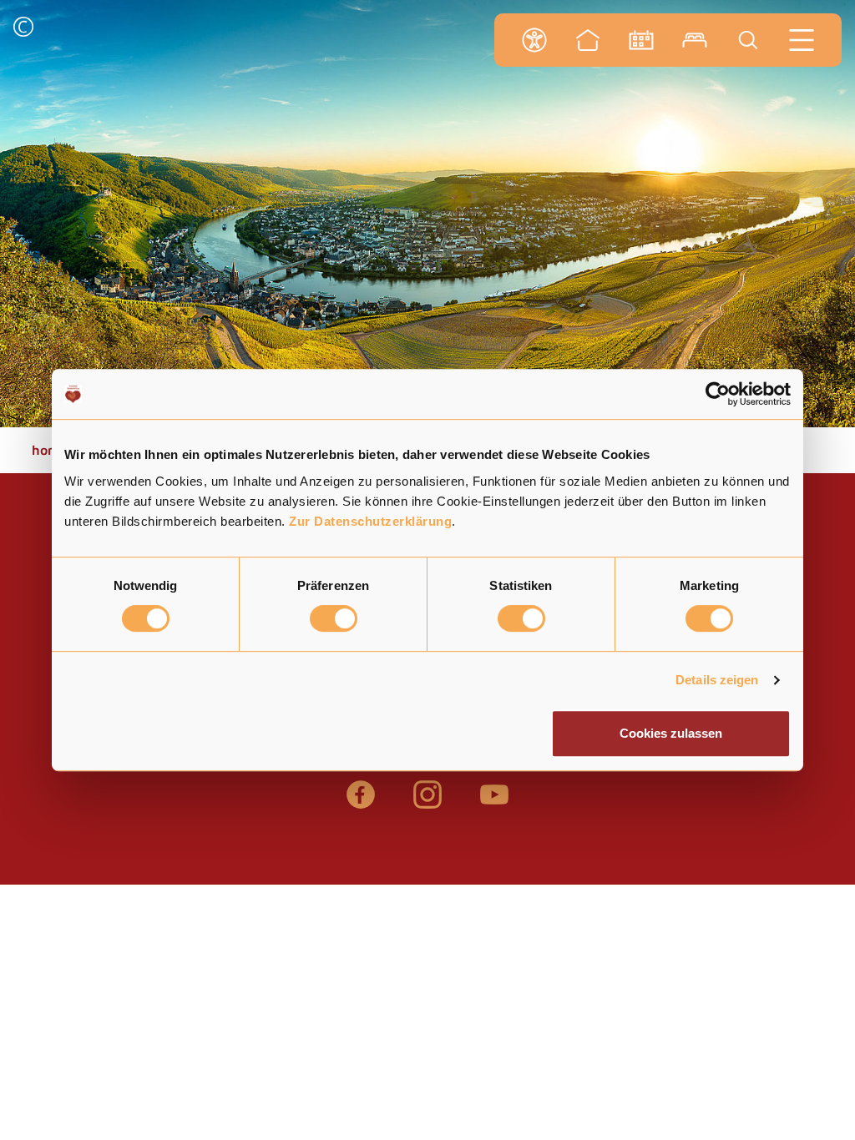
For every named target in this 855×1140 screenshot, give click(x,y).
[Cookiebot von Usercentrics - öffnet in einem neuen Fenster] (718, 393)
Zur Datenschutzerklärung (370, 521)
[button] (23, 28)
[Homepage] (587, 40)
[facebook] (361, 802)
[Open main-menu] (801, 40)
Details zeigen (716, 680)
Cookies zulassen (671, 733)
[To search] (748, 40)
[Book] (694, 40)
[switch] (333, 618)
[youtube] (494, 802)
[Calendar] (641, 40)
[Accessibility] (534, 40)
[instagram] (427, 802)
